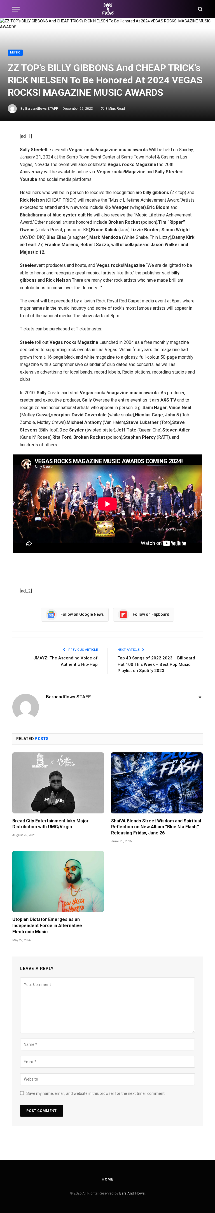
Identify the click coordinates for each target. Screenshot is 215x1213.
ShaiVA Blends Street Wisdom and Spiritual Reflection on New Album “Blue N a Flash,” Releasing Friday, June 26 (156, 827)
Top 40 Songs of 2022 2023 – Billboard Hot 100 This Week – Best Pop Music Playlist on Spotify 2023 (156, 664)
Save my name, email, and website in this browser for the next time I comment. (95, 1093)
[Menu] (16, 9)
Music (15, 52)
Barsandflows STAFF (41, 109)
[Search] (200, 9)
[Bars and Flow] (107, 9)
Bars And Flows (132, 1193)
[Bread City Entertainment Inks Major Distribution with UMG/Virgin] (58, 782)
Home (107, 1179)
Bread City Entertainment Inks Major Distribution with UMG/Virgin (50, 824)
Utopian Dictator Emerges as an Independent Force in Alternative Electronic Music (47, 925)
